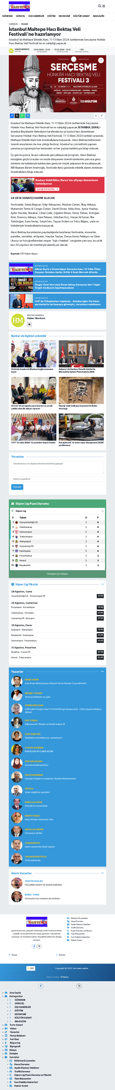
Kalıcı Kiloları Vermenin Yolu (39, 819)
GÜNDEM (7, 16)
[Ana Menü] (103, 6)
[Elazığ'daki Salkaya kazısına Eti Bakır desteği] (81, 390)
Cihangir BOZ (32, 843)
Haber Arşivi (76, 940)
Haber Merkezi (36, 318)
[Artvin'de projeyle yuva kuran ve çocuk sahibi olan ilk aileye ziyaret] (33, 390)
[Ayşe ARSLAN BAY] (16, 763)
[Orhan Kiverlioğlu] (16, 858)
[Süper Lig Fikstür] (102, 584)
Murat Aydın (32, 680)
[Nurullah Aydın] (16, 804)
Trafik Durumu (77, 928)
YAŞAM (24, 24)
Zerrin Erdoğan (34, 705)
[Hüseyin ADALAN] (16, 883)
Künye (14, 955)
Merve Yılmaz (32, 816)
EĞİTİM (51, 16)
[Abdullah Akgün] (16, 831)
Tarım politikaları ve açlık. (38, 697)
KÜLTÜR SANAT (81, 16)
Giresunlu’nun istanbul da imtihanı (42, 898)
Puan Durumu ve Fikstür (81, 931)
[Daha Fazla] (27, 116)
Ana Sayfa (15, 993)
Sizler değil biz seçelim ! (37, 792)
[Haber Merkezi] (18, 320)
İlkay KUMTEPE (33, 734)
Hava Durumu (77, 921)
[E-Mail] (29, 324)
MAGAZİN (98, 16)
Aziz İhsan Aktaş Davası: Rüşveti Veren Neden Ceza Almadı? (56, 683)
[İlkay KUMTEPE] (16, 736)
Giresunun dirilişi (33, 833)
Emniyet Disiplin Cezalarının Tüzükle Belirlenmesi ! (50, 779)
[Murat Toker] (16, 896)
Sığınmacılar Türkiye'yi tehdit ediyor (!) (45, 724)
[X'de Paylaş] (17, 116)
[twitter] (79, 986)
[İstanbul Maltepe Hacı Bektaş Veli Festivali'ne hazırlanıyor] (57, 83)
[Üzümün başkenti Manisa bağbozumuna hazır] (33, 354)
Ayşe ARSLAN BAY (33, 761)
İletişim (62, 955)
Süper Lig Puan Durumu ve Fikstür (32, 1075)
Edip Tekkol (31, 721)
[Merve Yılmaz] (16, 818)
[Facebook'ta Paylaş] (12, 116)
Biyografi (15, 1046)
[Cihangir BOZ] (16, 845)
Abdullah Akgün (34, 829)
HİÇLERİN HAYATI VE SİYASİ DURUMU (43, 885)
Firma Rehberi (17, 1036)
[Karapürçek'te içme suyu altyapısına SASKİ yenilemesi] (81, 427)
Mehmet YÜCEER (33, 693)
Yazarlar (14, 1032)
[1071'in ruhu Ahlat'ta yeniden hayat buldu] (33, 427)
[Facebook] (34, 946)
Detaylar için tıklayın (57, 574)
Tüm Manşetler (78, 934)
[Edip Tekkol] (16, 722)
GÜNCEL (20, 16)
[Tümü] (102, 672)
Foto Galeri (16, 1025)
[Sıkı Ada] (16, 790)
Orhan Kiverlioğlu (36, 857)
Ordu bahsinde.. (33, 860)
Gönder (17, 487)
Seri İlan (14, 1039)
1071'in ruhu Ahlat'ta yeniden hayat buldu (33, 442)
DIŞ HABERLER (36, 16)
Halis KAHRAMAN (34, 775)
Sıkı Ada (29, 789)
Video (13, 1028)
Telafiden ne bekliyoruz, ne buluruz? (44, 738)
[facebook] (40, 986)
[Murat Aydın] (16, 681)
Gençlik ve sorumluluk (36, 806)
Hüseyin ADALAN (34, 881)
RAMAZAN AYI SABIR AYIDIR (39, 751)
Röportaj (15, 1043)
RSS (32, 968)
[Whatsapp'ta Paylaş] (22, 116)
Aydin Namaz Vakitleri (80, 924)
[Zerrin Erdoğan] (16, 709)
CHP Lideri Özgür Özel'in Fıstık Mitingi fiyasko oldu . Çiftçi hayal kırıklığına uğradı (63, 710)
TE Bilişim (64, 977)
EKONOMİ (64, 16)
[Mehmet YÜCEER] (16, 695)
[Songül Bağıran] (16, 749)
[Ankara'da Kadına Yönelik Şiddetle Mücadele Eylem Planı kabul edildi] (81, 354)
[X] (39, 946)
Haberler (13, 24)
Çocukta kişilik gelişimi (36, 765)
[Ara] (99, 6)
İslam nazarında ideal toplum (40, 847)
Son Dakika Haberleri (80, 937)
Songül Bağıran (34, 748)
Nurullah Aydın (33, 802)
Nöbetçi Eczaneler (79, 918)
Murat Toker (32, 895)
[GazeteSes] (19, 6)
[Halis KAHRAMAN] (16, 777)
